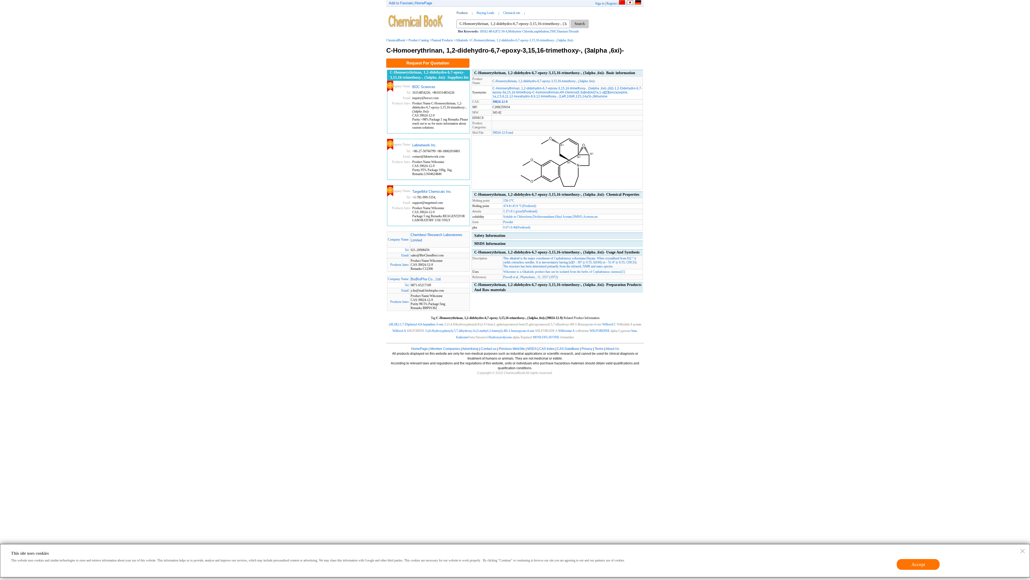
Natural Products (442, 40)
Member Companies (445, 349)
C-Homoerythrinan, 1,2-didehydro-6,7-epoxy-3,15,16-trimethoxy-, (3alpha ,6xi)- (522, 40)
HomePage (423, 3)
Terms (599, 349)
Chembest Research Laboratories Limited (436, 237)
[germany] (638, 3)
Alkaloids (462, 40)
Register (611, 3)
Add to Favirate (401, 3)
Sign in (599, 3)
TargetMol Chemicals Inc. (432, 192)
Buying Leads (485, 13)
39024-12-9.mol (502, 133)
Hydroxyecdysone (500, 337)
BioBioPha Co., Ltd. (426, 279)
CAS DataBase (568, 349)
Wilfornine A (566, 331)
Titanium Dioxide (568, 31)
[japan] (630, 3)
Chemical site (511, 13)
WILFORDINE (600, 331)
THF (553, 31)
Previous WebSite (512, 349)
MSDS (532, 349)
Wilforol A (399, 331)
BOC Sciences (423, 87)
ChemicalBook (395, 40)
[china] (622, 3)
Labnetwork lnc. (424, 145)
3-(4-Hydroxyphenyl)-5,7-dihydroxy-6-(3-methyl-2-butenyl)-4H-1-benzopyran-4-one (479, 331)
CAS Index (547, 349)
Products (462, 13)
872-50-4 (501, 31)
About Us (612, 349)
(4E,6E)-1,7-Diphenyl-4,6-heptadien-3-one (416, 324)
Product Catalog (419, 40)
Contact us (488, 349)
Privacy (587, 349)
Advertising (470, 349)
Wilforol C (609, 324)
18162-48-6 (487, 31)
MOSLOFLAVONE (546, 337)
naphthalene (541, 31)
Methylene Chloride (520, 31)
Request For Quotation (427, 63)
